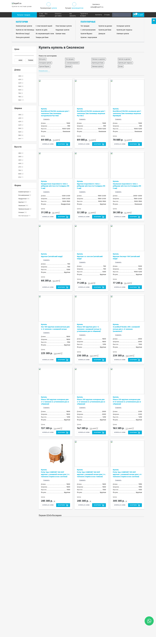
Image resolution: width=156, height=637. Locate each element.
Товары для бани (42, 37)
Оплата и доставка (58, 15)
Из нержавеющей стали (45, 34)
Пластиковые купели (64, 26)
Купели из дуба (41, 30)
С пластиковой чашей (44, 26)
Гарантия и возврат (84, 15)
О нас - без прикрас (43, 15)
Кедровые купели (62, 30)
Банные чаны (60, 34)
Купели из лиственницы (25, 30)
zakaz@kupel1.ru (96, 7)
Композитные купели (24, 26)
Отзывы (107, 15)
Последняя (57, 515)
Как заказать (72, 15)
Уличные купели (123, 34)
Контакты (98, 15)
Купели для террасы (124, 30)
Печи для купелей (22, 37)
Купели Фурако (86, 34)
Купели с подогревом (89, 37)
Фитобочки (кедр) (23, 34)
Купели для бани (105, 30)
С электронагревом (88, 30)
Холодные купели (123, 26)
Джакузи (102, 34)
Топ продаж (85, 26)
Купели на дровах (105, 26)
